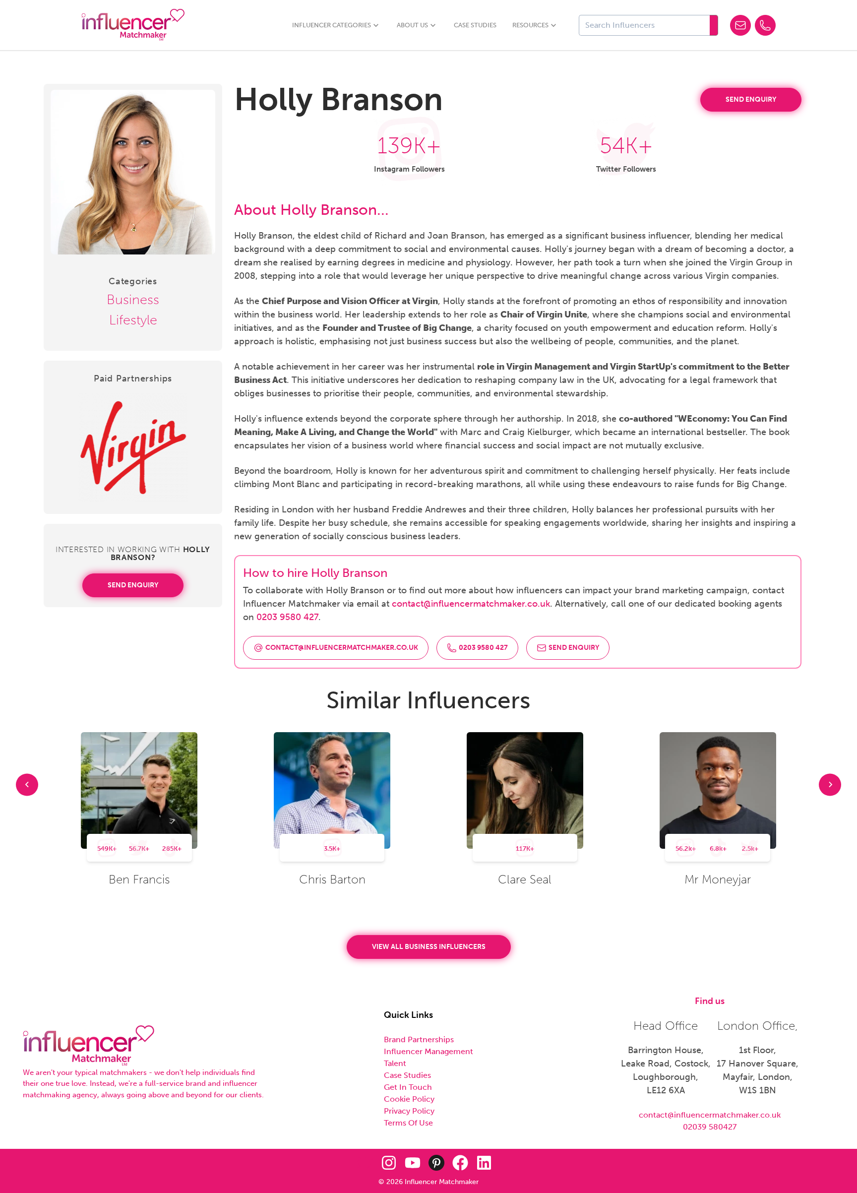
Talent (395, 1063)
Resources (530, 25)
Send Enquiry (133, 585)
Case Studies (475, 25)
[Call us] (765, 25)
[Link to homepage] (132, 25)
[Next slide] (830, 784)
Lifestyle (133, 320)
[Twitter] (365, 1163)
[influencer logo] (88, 1046)
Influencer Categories (331, 25)
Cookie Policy (409, 1099)
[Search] (714, 25)
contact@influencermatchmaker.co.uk (471, 603)
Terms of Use (408, 1123)
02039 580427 (709, 1126)
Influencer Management (428, 1051)
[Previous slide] (27, 784)
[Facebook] (460, 1163)
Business (133, 300)
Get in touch (408, 1087)
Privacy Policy (409, 1111)
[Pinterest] (436, 1163)
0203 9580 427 (287, 617)
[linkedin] (484, 1163)
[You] (413, 1163)
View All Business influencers (429, 946)
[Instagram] (389, 1163)
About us (412, 25)
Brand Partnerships (419, 1039)
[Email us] (740, 25)
